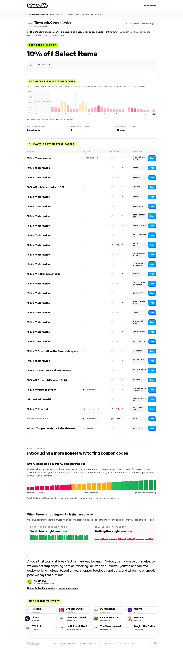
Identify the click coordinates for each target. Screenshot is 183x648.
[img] (91, 102)
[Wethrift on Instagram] (149, 643)
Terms (134, 643)
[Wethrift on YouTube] (154, 643)
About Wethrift (149, 6)
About (56, 643)
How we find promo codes (90, 643)
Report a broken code (112, 643)
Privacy (126, 643)
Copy (152, 158)
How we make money (98, 14)
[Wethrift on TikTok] (145, 643)
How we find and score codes (41, 588)
